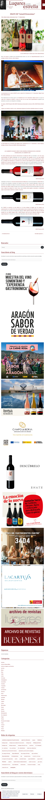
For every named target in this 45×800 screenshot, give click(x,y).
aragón (33, 740)
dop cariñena (35, 753)
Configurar (39, 794)
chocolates (3, 681)
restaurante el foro (6, 764)
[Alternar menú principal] (44, 5)
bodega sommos (12, 745)
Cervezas (3, 678)
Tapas (2, 717)
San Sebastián (15, 764)
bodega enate (5, 742)
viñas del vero (5, 767)
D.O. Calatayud (38, 745)
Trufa (2, 722)
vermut (2, 724)
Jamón (2, 701)
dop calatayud (15, 753)
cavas (2, 676)
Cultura (5, 17)
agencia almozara (25, 740)
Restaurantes (4, 713)
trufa (39, 764)
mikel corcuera (32, 761)
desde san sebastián (31, 748)
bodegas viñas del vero (22, 745)
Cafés (2, 674)
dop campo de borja (25, 753)
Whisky (3, 730)
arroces (2, 668)
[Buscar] (42, 247)
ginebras (3, 697)
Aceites (2, 662)
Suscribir (4, 264)
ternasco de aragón (32, 764)
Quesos (2, 709)
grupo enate (39, 758)
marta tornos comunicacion (20, 761)
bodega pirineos (37, 742)
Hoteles (2, 699)
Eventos (8, 17)
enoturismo (3, 689)
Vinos (16, 17)
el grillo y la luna (36, 756)
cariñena (31, 745)
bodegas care (4, 745)
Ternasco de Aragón (5, 720)
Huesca (4, 761)
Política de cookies (5, 797)
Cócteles (3, 683)
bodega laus (28, 742)
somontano (23, 764)
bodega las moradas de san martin (17, 742)
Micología (3, 705)
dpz (21, 756)
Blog (2, 17)
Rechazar (32, 794)
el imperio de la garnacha (7, 758)
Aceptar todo (25, 794)
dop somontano (5, 756)
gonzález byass (23, 758)
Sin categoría (4, 715)
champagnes (4, 679)
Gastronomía (12, 17)
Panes (2, 707)
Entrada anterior (5, 233)
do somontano (15, 756)
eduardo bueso (27, 756)
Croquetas (3, 685)
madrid (9, 761)
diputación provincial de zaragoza (26, 750)
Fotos (2, 693)
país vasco (40, 761)
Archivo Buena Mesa (5, 664)
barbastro (40, 740)
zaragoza (12, 767)
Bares (2, 670)
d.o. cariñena (5, 748)
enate (16, 758)
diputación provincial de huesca (9, 750)
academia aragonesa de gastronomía (10, 740)
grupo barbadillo (31, 758)
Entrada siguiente (39, 233)
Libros (2, 703)
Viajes (2, 726)
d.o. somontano (21, 748)
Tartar (2, 718)
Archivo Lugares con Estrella (7, 666)
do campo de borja (6, 753)
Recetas (2, 711)
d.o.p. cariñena (13, 748)
